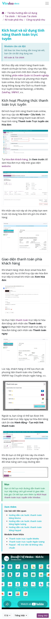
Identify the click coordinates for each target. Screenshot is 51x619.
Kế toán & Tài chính (14, 57)
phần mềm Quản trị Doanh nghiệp (30, 75)
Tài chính (10, 16)
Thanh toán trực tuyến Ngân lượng (26, 541)
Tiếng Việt (20, 615)
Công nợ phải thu (35, 19)
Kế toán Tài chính (27, 16)
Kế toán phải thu (14, 19)
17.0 (6, 615)
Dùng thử (42, 615)
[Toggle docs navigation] (47, 3)
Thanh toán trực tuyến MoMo (24, 538)
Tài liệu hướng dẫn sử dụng (22, 12)
